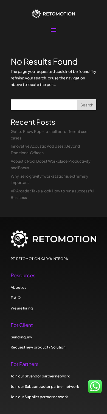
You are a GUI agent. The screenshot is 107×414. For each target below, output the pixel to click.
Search (86, 104)
